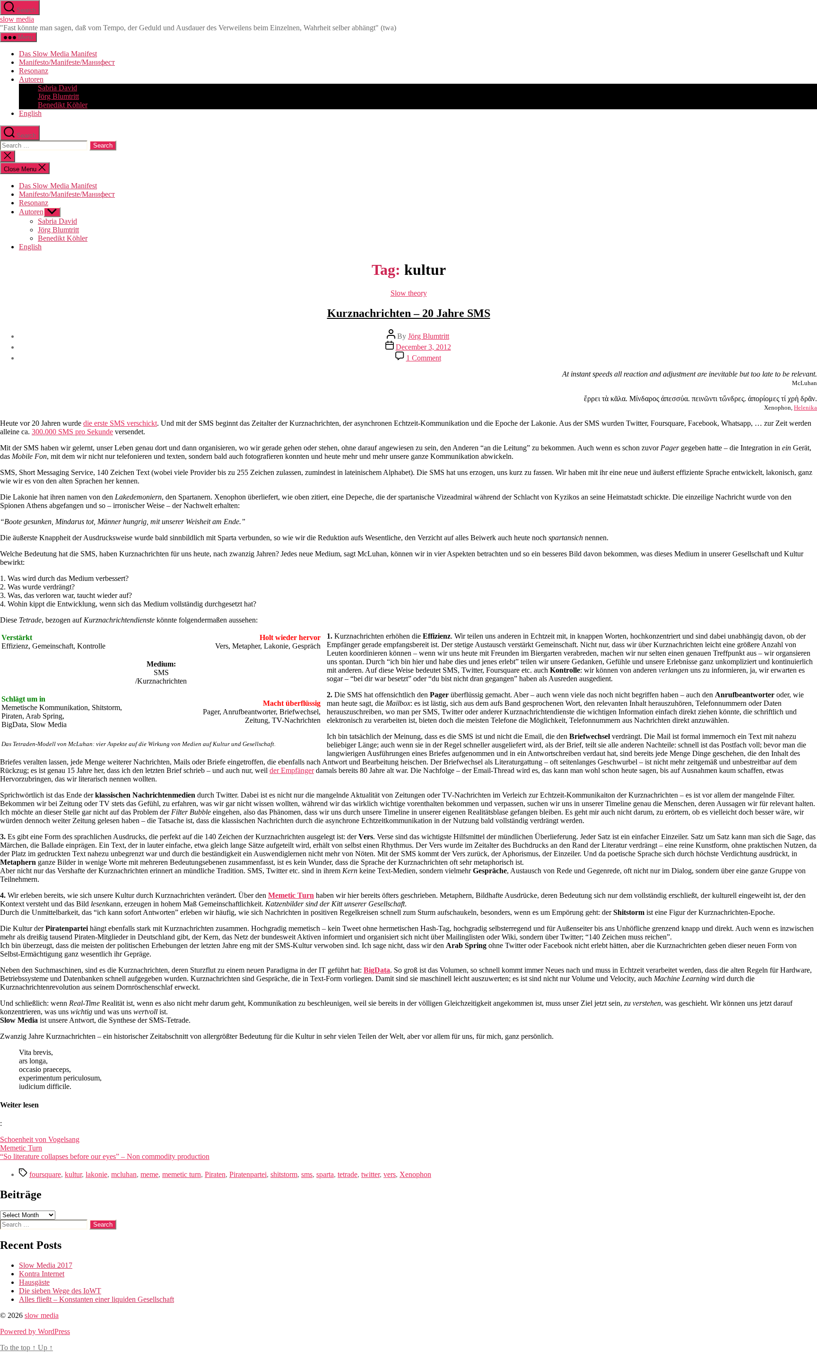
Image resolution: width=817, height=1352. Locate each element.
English (30, 113)
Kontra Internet (41, 1274)
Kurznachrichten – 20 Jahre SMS (408, 313)
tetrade (347, 1174)
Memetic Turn (291, 895)
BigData (377, 970)
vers (389, 1174)
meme (149, 1174)
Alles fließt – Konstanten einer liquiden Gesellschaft (96, 1299)
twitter (370, 1174)
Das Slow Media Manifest (58, 54)
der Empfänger (291, 770)
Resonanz (33, 71)
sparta (325, 1174)
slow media (17, 19)
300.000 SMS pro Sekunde (72, 432)
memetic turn (181, 1174)
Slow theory (409, 293)
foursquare (45, 1174)
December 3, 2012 (423, 347)
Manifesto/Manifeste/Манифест (67, 62)
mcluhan (124, 1174)
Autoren (31, 79)
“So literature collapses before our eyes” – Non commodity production (104, 1156)
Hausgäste (34, 1282)
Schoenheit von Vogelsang (39, 1139)
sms (307, 1174)
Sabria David (57, 88)
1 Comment (423, 358)
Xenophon (415, 1174)
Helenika (805, 407)
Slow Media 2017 (45, 1265)
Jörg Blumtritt (58, 96)
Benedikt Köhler (62, 105)
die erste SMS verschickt (120, 423)
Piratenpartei (248, 1174)
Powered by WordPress (35, 1331)
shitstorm (283, 1174)
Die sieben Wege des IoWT (60, 1291)
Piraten (215, 1174)
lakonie (96, 1174)
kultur (73, 1174)
